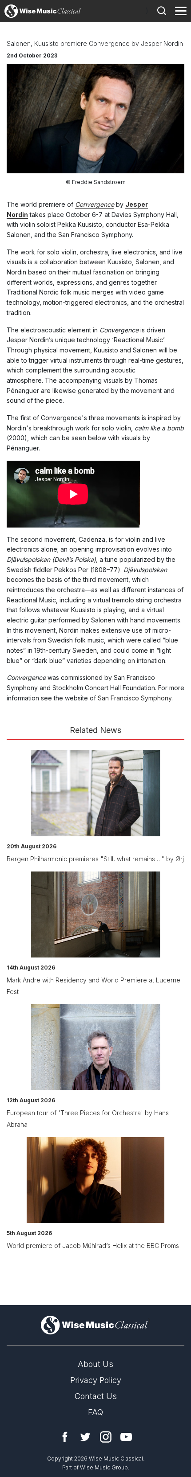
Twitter (85, 1437)
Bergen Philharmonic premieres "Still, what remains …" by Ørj (95, 859)
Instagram (105, 1437)
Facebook (65, 1437)
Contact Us (96, 1396)
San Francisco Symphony (134, 698)
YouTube (126, 1437)
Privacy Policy (95, 1380)
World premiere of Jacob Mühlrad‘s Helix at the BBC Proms (93, 1245)
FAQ (95, 1412)
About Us (95, 1364)
